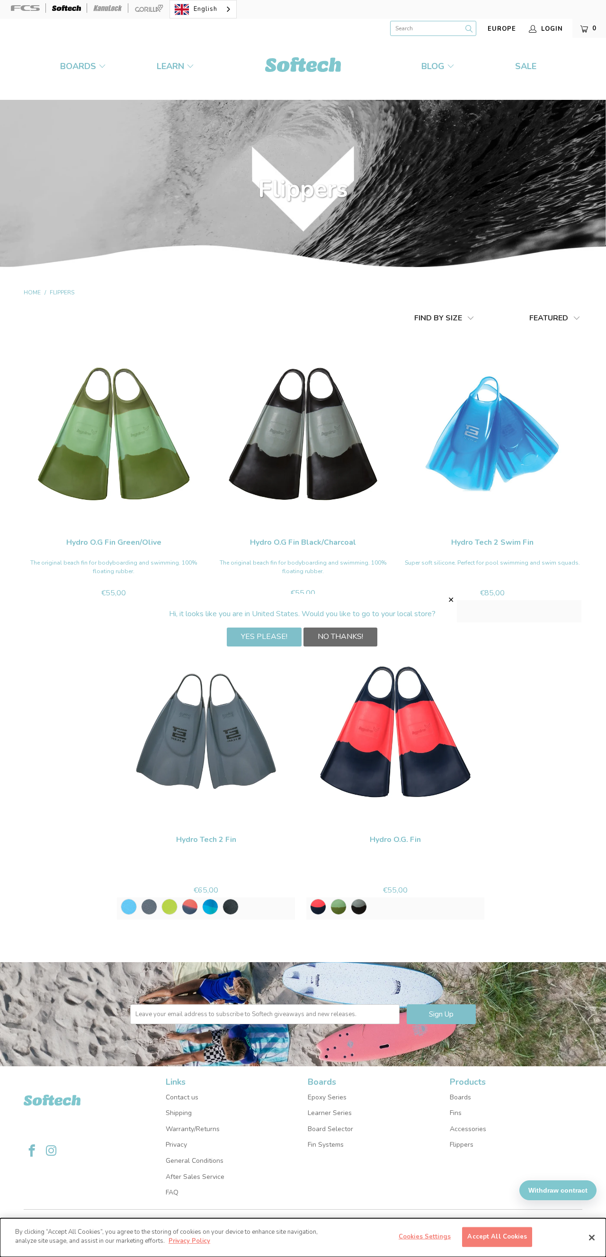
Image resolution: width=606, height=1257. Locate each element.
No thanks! (340, 636)
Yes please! (264, 636)
